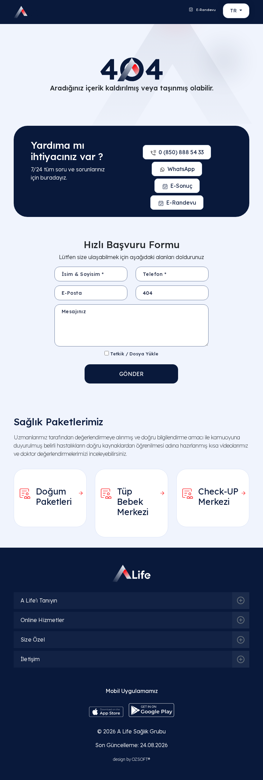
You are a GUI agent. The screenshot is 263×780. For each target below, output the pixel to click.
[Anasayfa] (23, 12)
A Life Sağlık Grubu (141, 731)
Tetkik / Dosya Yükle (133, 353)
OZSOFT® (141, 759)
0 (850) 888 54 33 (181, 152)
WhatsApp (181, 169)
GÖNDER (131, 373)
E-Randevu (205, 10)
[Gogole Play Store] (151, 709)
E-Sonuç (181, 185)
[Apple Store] (106, 711)
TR (234, 11)
